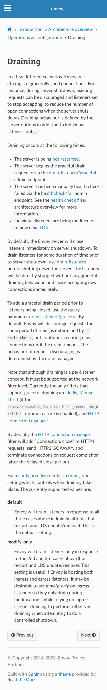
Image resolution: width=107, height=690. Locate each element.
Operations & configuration (34, 37)
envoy (57, 9)
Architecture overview (70, 29)
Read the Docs (21, 679)
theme (64, 674)
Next (86, 635)
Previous (24, 635)
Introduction (30, 29)
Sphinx (35, 674)
